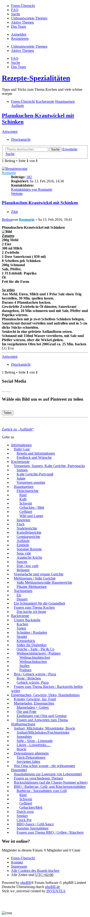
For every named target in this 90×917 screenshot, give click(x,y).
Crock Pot (24, 820)
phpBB (25, 883)
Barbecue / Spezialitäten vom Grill (42, 791)
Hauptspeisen (23, 487)
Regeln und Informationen (36, 453)
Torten (21, 628)
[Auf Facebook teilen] (2, 390)
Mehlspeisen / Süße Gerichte (35, 578)
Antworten (10, 132)
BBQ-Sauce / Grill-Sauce (35, 824)
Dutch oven (25, 812)
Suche (55, 149)
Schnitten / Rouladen (32, 632)
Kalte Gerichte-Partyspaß (35, 474)
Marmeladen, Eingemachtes (34, 703)
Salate (21, 478)
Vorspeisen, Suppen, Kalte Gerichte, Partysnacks (49, 466)
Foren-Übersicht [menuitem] (23, 6)
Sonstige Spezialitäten (32, 828)
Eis (19, 595)
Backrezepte (20, 616)
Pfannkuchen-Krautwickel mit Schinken (40, 202)
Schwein (25, 503)
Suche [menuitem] (15, 14)
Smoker (22, 816)
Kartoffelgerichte (29, 532)
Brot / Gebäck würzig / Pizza (35, 674)
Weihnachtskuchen (33, 662)
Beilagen (23, 570)
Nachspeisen (23, 591)
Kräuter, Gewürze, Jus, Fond (35, 699)
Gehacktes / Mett (31, 507)
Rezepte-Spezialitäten (36, 78)
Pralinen (25, 670)
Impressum (19, 866)
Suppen (22, 470)
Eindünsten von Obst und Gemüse (42, 716)
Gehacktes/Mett (30, 807)
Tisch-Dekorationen (31, 757)
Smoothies (24, 737)
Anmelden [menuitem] (18, 34)
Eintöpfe (23, 545)
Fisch (20, 524)
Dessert (22, 599)
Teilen (8, 413)
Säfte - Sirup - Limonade (35, 741)
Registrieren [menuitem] (20, 39)
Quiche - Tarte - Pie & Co (35, 649)
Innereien (23, 520)
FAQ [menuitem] (14, 10)
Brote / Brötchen (29, 678)
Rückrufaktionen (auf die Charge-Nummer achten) (50, 782)
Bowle (21, 749)
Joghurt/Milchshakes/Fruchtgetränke (43, 732)
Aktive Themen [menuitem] (22, 22)
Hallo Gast (22, 449)
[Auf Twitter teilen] (4, 390)
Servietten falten (28, 762)
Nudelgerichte (27, 528)
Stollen (24, 666)
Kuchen (22, 624)
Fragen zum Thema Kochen (34, 607)
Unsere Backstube (27, 620)
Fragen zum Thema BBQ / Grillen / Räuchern (50, 832)
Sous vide (24, 553)
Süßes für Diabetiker (32, 645)
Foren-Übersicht (23, 858)
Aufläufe (23, 541)
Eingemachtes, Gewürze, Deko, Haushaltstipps (45, 695)
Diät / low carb (27, 566)
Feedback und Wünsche (34, 457)
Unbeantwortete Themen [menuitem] (29, 18)
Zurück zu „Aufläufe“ (18, 429)
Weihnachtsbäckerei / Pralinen (38, 653)
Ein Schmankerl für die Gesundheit (39, 603)
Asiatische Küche (29, 557)
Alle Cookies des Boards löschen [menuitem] (35, 871)
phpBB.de (52, 887)
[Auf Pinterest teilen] (9, 390)
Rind (23, 495)
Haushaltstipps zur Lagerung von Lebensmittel (48, 774)
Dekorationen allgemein (31, 753)
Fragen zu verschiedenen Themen (38, 778)
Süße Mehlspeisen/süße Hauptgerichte (44, 582)
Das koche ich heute (31, 612)
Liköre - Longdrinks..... (34, 745)
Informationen (21, 445)
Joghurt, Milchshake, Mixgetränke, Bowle (44, 728)
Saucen (22, 562)
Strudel (22, 637)
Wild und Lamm (31, 516)
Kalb (23, 499)
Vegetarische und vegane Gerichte (38, 574)
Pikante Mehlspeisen (32, 587)
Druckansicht (20, 139)
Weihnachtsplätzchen (34, 657)
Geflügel (25, 512)
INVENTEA (56, 891)
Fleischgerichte (28, 491)
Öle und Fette (26, 712)
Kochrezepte (20, 462)
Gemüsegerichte (28, 537)
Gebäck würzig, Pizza (33, 682)
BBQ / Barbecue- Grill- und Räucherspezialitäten (50, 787)
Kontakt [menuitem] (17, 862)
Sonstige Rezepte (29, 549)
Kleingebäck (26, 641)
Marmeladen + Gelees (33, 707)
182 (29, 177)
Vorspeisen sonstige (31, 482)
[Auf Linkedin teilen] (7, 390)
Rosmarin (9, 173)
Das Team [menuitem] (18, 26)
